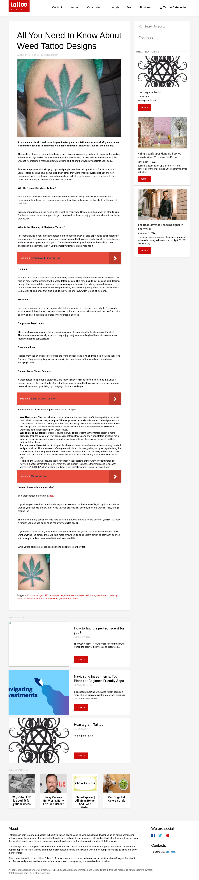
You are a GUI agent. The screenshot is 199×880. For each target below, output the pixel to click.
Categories (94, 7)
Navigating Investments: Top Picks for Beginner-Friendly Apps (99, 679)
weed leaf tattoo (87, 595)
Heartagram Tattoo (89, 725)
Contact (57, 7)
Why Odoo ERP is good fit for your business (21, 801)
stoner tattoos (71, 595)
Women (74, 7)
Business (146, 7)
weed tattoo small (69, 598)
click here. (171, 851)
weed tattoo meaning (107, 595)
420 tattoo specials (54, 595)
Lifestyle (114, 7)
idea (51, 495)
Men (129, 7)
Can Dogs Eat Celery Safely (116, 799)
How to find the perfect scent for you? (99, 630)
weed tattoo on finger (27, 598)
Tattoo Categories (174, 7)
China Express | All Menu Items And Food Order (85, 802)
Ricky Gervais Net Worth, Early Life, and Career (53, 801)
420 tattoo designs (34, 595)
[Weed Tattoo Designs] (34, 571)
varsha (40, 54)
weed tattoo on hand (49, 598)
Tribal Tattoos (51, 54)
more (80, 659)
